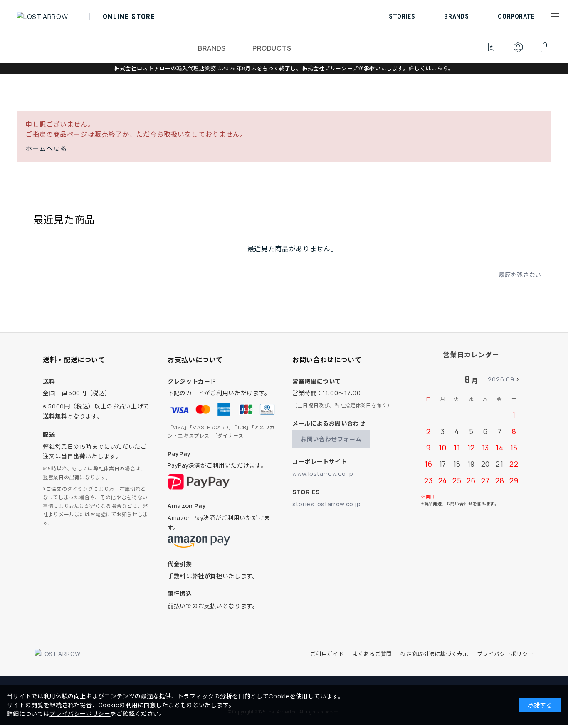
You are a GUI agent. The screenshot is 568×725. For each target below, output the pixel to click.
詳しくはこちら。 (431, 68)
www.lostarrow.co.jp (322, 474)
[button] (555, 16)
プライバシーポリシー (505, 654)
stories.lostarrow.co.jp (326, 504)
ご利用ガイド (327, 654)
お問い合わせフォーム (331, 439)
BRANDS (212, 48)
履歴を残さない (520, 275)
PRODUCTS (271, 48)
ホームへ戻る (46, 148)
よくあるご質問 (372, 654)
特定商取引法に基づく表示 (434, 654)
